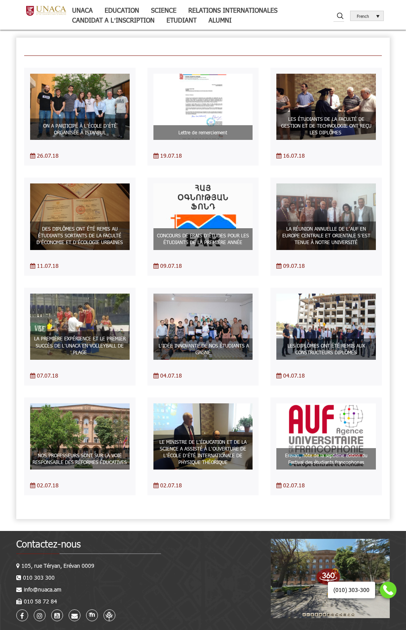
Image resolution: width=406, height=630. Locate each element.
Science (163, 10)
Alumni (220, 20)
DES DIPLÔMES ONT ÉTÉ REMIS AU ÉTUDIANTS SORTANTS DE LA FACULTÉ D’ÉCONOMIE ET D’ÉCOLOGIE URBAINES (79, 235)
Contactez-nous (48, 544)
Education (122, 10)
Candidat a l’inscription (113, 20)
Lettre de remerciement (202, 132)
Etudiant (182, 20)
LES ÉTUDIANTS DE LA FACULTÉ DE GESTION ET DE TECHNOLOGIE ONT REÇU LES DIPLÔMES (326, 125)
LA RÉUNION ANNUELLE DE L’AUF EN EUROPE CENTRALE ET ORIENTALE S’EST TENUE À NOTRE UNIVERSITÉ (326, 235)
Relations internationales (233, 10)
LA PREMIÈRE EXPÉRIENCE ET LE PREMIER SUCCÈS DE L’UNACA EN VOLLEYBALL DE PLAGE (80, 345)
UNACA (82, 10)
